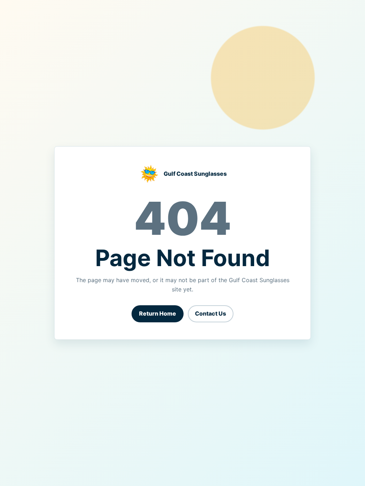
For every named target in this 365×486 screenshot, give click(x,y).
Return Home (157, 313)
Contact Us (210, 313)
